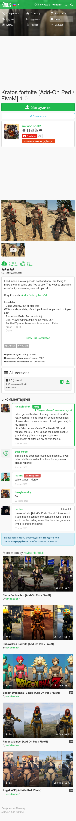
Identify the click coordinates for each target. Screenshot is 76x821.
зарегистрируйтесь (16, 541)
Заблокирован (32, 475)
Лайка (29, 265)
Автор (36, 406)
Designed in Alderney (13, 808)
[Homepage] (24, 130)
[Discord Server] (40, 130)
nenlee (19, 509)
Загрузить (40, 107)
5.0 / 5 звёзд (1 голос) (11, 273)
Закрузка (13, 265)
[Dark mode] (66, 4)
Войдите (48, 537)
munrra (19, 475)
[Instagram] (32, 130)
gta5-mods (21, 451)
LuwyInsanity (23, 492)
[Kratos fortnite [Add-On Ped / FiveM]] (38, 220)
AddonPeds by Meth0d (34, 295)
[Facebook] (28, 130)
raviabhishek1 (32, 126)
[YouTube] (36, 130)
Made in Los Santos (12, 812)
